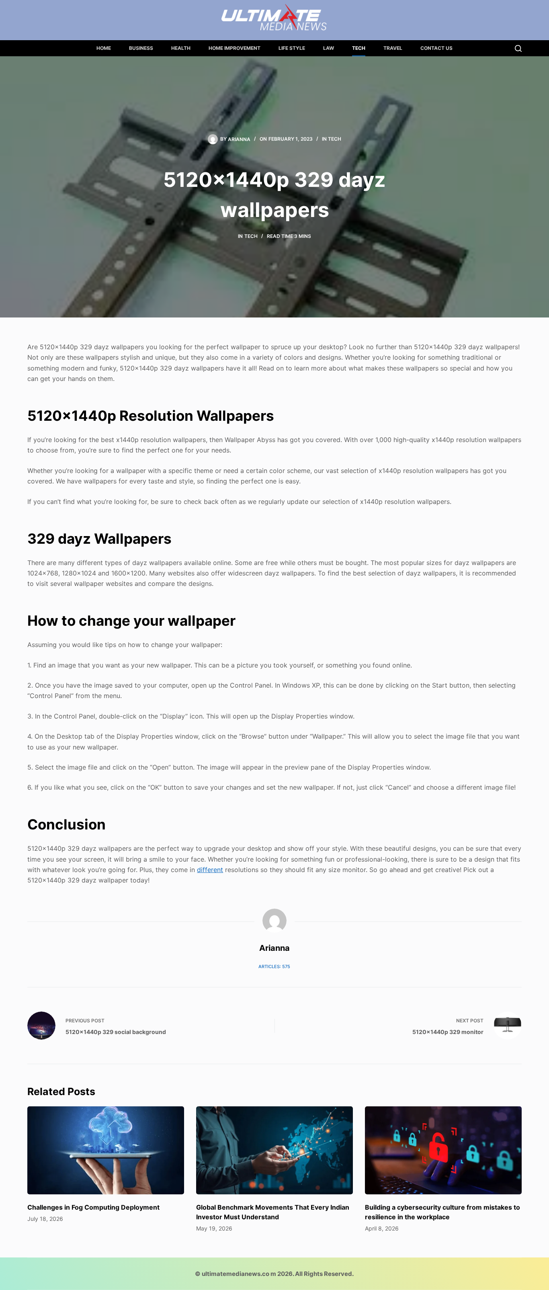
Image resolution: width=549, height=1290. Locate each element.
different (210, 870)
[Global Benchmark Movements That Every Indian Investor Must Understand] (274, 1150)
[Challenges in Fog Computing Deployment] (105, 1150)
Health (181, 48)
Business (141, 48)
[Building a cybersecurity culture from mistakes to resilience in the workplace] (443, 1150)
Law (328, 48)
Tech (358, 48)
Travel (392, 48)
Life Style (292, 48)
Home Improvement (234, 48)
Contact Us (436, 48)
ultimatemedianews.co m (239, 1274)
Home (103, 48)
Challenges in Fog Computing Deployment (93, 1207)
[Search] (518, 48)
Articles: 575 (274, 966)
